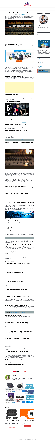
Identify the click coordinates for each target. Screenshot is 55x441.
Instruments (40, 62)
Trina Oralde (18, 14)
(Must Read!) (19, 119)
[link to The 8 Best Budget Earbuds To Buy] (27, 414)
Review (40, 63)
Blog (39, 58)
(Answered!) (24, 122)
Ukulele (40, 67)
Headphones (23, 14)
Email (25, 371)
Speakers (40, 66)
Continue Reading (12, 427)
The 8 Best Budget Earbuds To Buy (27, 420)
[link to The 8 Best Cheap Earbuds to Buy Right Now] (12, 414)
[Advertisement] (19, 87)
